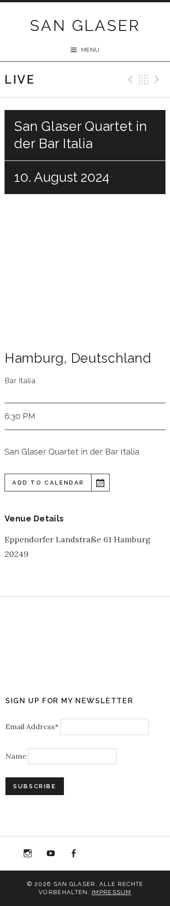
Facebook (73, 854)
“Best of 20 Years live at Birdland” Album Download (96, 855)
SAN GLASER (85, 25)
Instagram (27, 854)
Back (143, 79)
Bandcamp (120, 854)
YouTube (51, 854)
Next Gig (158, 79)
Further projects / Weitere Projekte (142, 855)
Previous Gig (129, 79)
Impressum (111, 892)
